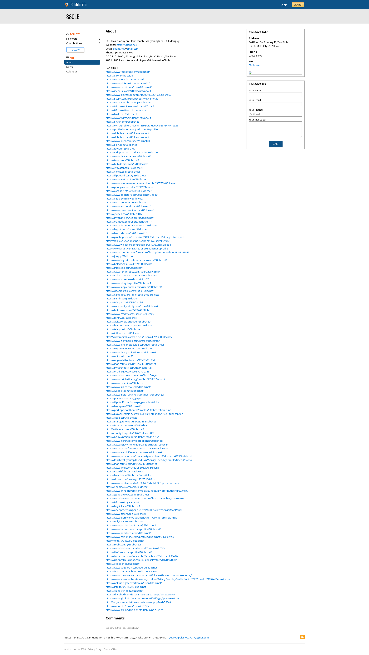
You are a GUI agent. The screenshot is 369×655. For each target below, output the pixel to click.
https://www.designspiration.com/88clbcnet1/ (132, 352)
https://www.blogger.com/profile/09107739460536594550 (138, 94)
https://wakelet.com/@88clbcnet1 (125, 390)
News (69, 67)
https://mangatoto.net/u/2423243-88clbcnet (131, 421)
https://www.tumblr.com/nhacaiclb (125, 79)
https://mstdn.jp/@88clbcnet (122, 298)
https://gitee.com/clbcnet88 (121, 417)
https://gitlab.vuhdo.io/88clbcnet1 (125, 590)
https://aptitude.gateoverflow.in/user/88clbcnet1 (134, 583)
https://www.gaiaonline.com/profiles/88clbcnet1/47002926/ (140, 537)
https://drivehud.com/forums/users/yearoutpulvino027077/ (140, 594)
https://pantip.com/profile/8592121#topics (130, 187)
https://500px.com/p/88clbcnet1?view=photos (132, 98)
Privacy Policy (94, 649)
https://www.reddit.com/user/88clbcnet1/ (129, 87)
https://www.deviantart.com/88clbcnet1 (128, 156)
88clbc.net (119, 48)
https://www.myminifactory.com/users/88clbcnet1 (134, 452)
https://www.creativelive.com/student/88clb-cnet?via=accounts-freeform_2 (149, 575)
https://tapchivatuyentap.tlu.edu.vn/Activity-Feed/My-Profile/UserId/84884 (149, 460)
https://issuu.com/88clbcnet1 (122, 160)
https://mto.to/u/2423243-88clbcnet (126, 587)
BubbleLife (78, 4)
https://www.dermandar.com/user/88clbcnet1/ (133, 225)
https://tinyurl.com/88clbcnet (122, 121)
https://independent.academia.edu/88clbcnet (132, 152)
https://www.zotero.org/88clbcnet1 (126, 513)
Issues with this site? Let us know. (122, 627)
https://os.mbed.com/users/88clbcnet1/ (129, 221)
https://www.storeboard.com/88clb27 (127, 279)
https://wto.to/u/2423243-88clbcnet (126, 202)
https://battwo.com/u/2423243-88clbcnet (129, 264)
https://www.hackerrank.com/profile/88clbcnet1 (133, 529)
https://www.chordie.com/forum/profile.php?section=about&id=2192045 (147, 252)
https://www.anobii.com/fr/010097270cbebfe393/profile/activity (142, 483)
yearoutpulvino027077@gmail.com (189, 637)
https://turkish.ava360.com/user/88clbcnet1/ (131, 275)
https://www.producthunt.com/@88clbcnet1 (131, 525)
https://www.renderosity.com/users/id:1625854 (133, 271)
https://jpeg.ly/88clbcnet (120, 256)
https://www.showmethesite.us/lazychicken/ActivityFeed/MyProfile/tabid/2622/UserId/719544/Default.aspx (168, 579)
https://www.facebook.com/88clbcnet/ (128, 71)
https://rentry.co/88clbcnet (121, 317)
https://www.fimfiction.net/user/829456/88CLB (132, 467)
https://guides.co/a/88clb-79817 (124, 214)
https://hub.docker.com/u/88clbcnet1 (127, 164)
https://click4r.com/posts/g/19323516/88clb (130, 479)
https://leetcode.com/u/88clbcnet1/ (126, 233)
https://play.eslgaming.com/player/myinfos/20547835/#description (144, 414)
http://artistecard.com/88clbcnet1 (125, 429)
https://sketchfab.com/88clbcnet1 (125, 471)
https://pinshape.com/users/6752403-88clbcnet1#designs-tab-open (145, 237)
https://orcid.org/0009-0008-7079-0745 (127, 371)
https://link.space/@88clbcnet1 (123, 406)
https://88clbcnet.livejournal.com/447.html (130, 106)
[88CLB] (250, 73)
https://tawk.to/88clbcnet (120, 148)
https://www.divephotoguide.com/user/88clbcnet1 (135, 344)
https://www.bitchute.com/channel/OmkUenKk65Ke (135, 548)
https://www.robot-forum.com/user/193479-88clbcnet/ (137, 448)
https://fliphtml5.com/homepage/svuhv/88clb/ (132, 402)
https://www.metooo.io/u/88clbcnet (126, 179)
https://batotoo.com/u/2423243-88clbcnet (129, 325)
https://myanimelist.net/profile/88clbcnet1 (130, 217)
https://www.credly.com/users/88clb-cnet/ (130, 314)
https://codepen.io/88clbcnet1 (123, 563)
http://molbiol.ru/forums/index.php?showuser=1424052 (138, 241)
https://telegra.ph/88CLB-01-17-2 (124, 302)
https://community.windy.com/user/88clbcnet (132, 306)
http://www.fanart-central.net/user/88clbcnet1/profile (137, 248)
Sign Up (297, 5)
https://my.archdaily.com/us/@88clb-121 (129, 367)
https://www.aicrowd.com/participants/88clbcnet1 (134, 440)
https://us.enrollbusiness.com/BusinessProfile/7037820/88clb (141, 560)
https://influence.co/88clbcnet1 (124, 333)
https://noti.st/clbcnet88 (119, 356)
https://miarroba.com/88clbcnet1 (125, 267)
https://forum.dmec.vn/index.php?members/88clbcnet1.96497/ (142, 556)
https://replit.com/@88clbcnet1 (123, 544)
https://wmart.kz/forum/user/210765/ (127, 606)
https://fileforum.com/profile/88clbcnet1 (129, 552)
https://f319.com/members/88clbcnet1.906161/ (133, 571)
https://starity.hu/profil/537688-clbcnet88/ (130, 433)
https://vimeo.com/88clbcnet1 (123, 171)
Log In (284, 5)
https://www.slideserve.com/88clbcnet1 (128, 387)
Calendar (71, 71)
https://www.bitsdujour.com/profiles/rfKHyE (131, 375)
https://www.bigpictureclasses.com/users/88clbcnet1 (136, 260)
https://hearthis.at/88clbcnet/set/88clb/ (128, 475)
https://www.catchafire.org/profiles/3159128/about (135, 379)
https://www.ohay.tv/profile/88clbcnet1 (128, 283)
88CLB (73, 16)
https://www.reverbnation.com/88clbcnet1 (130, 210)
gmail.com (132, 48)
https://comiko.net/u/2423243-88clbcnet (128, 191)
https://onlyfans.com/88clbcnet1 (124, 521)
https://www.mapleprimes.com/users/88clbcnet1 (134, 287)
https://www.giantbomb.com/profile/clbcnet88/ (133, 340)
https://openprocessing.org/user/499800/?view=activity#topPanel (144, 510)
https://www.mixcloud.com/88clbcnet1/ (128, 206)
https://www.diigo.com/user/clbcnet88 (128, 141)
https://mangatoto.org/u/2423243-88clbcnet (131, 364)
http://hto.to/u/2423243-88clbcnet (125, 540)
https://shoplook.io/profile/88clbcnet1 (128, 487)
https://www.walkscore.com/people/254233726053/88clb (138, 244)
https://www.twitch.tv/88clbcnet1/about (128, 118)
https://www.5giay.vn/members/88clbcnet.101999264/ (137, 444)
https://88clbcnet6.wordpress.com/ (126, 110)
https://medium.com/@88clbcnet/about (128, 91)
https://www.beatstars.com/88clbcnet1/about (132, 194)
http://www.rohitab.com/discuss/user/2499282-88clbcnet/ (139, 337)
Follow (75, 49)
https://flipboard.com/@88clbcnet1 (126, 175)
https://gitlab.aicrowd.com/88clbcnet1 (127, 494)
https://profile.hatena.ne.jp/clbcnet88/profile (132, 129)
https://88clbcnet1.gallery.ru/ (122, 502)
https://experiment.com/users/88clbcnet (129, 348)
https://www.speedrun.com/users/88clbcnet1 (132, 567)
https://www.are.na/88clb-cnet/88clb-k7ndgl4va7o (134, 610)
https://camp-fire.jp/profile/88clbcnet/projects (132, 294)
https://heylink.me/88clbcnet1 (123, 506)
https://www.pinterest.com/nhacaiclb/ (128, 83)
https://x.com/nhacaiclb (119, 75)
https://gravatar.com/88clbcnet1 (124, 168)
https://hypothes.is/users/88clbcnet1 (127, 229)
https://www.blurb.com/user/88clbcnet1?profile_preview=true (141, 517)
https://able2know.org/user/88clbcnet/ (128, 321)
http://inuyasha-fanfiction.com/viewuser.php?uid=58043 (138, 602)
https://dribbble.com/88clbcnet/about (127, 133)
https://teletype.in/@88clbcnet (123, 329)
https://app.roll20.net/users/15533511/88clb (131, 360)
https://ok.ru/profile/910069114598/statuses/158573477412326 (142, 125)
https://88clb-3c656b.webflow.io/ (124, 198)
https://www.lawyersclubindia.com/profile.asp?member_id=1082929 (145, 498)
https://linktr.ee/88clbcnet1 (121, 114)
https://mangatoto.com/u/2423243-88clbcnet (131, 463)
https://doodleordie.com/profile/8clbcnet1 (130, 291)
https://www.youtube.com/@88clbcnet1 (128, 102)
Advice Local (70, 649)
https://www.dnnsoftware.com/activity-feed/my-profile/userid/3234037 (147, 490)
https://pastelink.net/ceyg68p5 (123, 398)
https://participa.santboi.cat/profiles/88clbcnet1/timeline (138, 410)
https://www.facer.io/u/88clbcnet (125, 383)
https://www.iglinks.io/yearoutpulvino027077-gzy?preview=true (142, 598)
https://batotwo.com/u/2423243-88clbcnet (130, 310)
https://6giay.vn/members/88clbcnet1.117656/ (132, 437)
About (69, 62)
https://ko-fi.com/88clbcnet (121, 144)
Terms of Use (110, 649)
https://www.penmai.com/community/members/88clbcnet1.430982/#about (149, 456)
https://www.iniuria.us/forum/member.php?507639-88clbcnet (141, 183)
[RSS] (302, 637)
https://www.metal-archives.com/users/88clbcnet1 (135, 394)
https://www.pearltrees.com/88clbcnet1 (128, 533)
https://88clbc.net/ (126, 45)
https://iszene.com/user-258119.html (127, 425)
